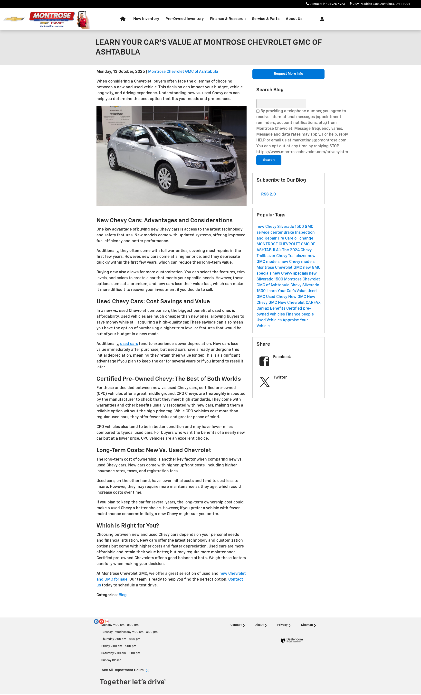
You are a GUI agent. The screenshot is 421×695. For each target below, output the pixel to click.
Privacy (282, 625)
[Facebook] (96, 621)
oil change (303, 239)
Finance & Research (228, 19)
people (307, 314)
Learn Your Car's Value (287, 291)
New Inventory (146, 19)
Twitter (280, 378)
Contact (236, 625)
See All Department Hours (123, 670)
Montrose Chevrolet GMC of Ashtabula (183, 72)
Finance (293, 314)
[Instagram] (107, 621)
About (259, 625)
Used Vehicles (270, 320)
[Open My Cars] (321, 19)
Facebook (282, 357)
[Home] (14, 19)
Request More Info (288, 73)
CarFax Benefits (271, 309)
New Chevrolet (292, 303)
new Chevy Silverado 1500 (281, 227)
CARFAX (313, 303)
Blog (123, 595)
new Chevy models (297, 262)
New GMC (297, 297)
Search (269, 160)
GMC (273, 303)
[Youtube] (101, 621)
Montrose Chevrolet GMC (280, 268)
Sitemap (307, 625)
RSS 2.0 (268, 194)
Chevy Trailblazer (292, 256)
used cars (129, 344)
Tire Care (285, 239)
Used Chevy (277, 297)
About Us (294, 19)
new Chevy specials (290, 274)
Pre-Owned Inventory (184, 19)
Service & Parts (265, 19)
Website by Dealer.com (292, 640)
